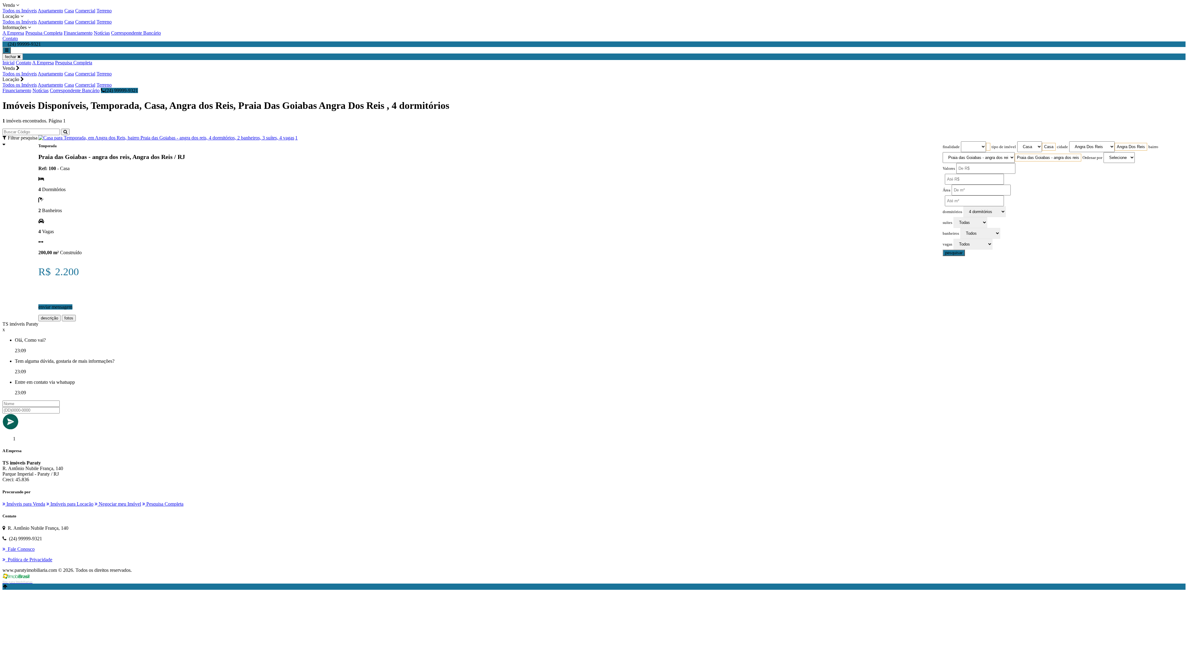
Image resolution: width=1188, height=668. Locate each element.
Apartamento (50, 10)
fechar (11, 56)
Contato (10, 38)
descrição (49, 318)
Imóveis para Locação (71, 504)
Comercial (85, 10)
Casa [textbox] (1048, 146)
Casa (69, 10)
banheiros (951, 233)
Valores (949, 168)
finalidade (951, 147)
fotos (68, 318)
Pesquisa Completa (43, 33)
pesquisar (953, 252)
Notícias (102, 33)
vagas (947, 244)
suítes (947, 223)
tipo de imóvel (1004, 147)
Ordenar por (1092, 158)
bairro (1153, 147)
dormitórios (952, 212)
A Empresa (13, 33)
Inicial (8, 62)
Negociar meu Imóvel (119, 504)
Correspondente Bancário (136, 33)
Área (946, 190)
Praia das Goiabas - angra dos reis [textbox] (1048, 157)
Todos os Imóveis (19, 10)
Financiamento (78, 33)
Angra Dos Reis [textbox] (1131, 146)
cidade (1062, 147)
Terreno (104, 10)
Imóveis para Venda (25, 504)
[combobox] (988, 147)
